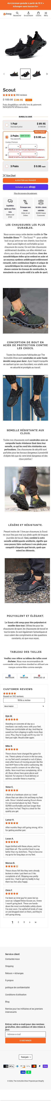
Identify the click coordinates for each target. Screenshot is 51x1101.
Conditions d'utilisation (15, 994)
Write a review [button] (24, 700)
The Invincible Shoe (20, 1081)
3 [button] (24, 922)
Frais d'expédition (10, 105)
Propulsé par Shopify (36, 1081)
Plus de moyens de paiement (25, 193)
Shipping (9, 966)
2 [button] (18, 922)
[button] (9, 95)
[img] (24, 719)
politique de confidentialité (17, 987)
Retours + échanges (14, 973)
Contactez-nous (12, 959)
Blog (7, 1001)
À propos (9, 980)
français (25, 1057)
